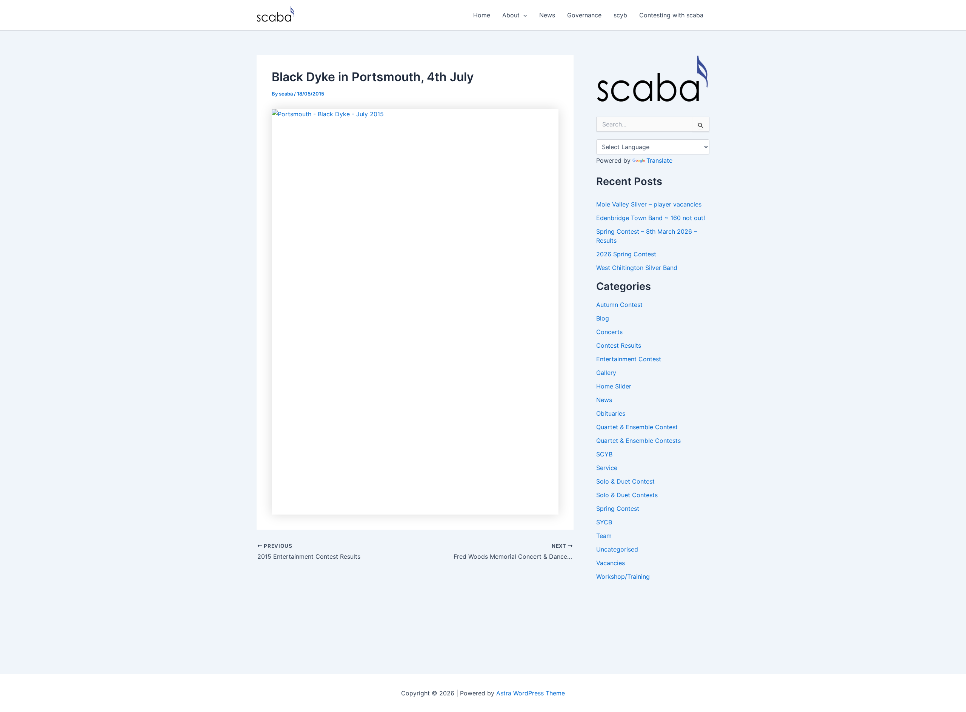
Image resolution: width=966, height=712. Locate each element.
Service (606, 468)
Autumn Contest (619, 304)
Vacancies (610, 563)
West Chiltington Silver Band (636, 267)
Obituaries (610, 413)
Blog (602, 318)
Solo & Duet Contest (625, 481)
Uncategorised (617, 549)
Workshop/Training (623, 576)
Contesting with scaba (671, 15)
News (547, 15)
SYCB (604, 522)
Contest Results (618, 345)
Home (481, 15)
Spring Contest (617, 508)
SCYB (604, 454)
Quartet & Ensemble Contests (638, 440)
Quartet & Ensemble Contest (637, 427)
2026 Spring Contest (626, 254)
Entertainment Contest (628, 359)
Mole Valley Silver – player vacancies (648, 204)
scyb (620, 15)
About (511, 15)
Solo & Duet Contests (627, 495)
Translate (659, 160)
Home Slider (613, 386)
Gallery (606, 372)
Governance (584, 15)
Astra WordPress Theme (530, 693)
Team (604, 535)
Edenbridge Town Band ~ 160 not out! (650, 218)
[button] (523, 15)
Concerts (609, 332)
